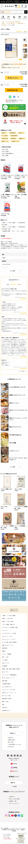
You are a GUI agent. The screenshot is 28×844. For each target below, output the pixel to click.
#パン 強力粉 (4, 135)
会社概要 (15, 786)
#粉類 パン (4, 132)
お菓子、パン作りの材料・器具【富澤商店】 (11, 22)
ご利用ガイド (12, 796)
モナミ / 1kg (5, 149)
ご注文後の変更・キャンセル (14, 744)
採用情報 (14, 831)
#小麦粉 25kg (5, 138)
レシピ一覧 (12, 828)
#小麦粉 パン (21, 132)
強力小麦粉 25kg (6, 229)
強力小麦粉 (4, 25)
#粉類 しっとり (5, 141)
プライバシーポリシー (14, 803)
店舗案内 (23, 829)
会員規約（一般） (13, 801)
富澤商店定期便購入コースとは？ (14, 100)
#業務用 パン (22, 138)
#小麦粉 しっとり (15, 141)
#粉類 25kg (13, 138)
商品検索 (6, 828)
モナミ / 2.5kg (5, 151)
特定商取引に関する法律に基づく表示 (11, 829)
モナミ (13, 231)
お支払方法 (10, 737)
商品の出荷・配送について (12, 102)
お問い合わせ (11, 746)
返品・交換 (10, 742)
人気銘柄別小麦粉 (6, 231)
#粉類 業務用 (12, 132)
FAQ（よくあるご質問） (14, 799)
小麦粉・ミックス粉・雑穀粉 (8, 23)
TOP (2, 828)
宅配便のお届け (11, 740)
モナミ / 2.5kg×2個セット (8, 153)
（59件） (25, 31)
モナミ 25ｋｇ (20, 231)
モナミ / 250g (5, 155)
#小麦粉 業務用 (14, 135)
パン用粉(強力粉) (19, 23)
